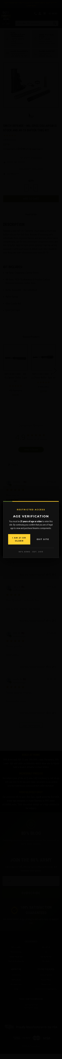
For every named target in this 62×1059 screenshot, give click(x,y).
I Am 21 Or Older (19, 539)
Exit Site (43, 539)
